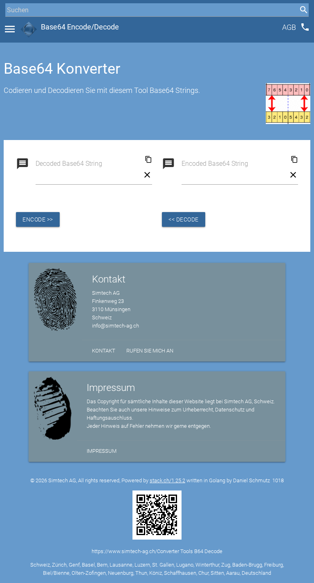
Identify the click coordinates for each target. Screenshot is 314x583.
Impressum (102, 451)
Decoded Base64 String (69, 163)
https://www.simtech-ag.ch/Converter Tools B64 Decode (157, 551)
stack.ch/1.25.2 (167, 480)
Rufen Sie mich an (149, 351)
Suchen (14, 25)
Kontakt (103, 351)
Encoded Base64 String (215, 163)
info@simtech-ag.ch (115, 326)
